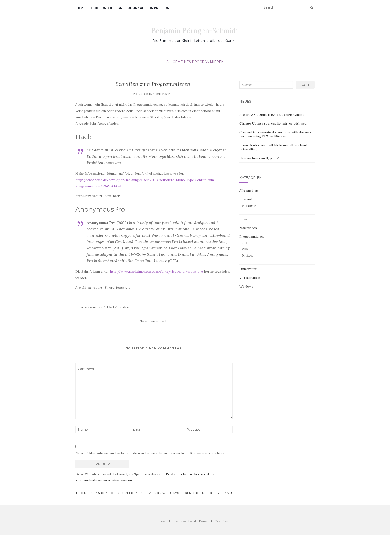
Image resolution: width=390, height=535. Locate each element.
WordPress (222, 521)
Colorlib (193, 521)
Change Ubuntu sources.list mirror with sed (272, 123)
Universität (248, 269)
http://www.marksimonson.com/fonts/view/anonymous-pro (156, 272)
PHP (245, 249)
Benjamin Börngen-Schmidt (195, 30)
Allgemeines (178, 62)
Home (80, 8)
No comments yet (152, 321)
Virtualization (249, 278)
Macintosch (248, 228)
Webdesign (250, 206)
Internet (245, 199)
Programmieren (208, 62)
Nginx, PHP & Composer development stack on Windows (128, 493)
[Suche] (312, 7)
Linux (243, 219)
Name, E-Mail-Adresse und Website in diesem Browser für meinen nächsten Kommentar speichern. (150, 453)
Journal (136, 8)
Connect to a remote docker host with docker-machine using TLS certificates (275, 134)
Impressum (160, 8)
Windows (246, 286)
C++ (245, 243)
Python (247, 256)
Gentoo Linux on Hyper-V (207, 493)
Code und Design (107, 8)
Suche (305, 84)
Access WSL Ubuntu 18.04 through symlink (271, 115)
